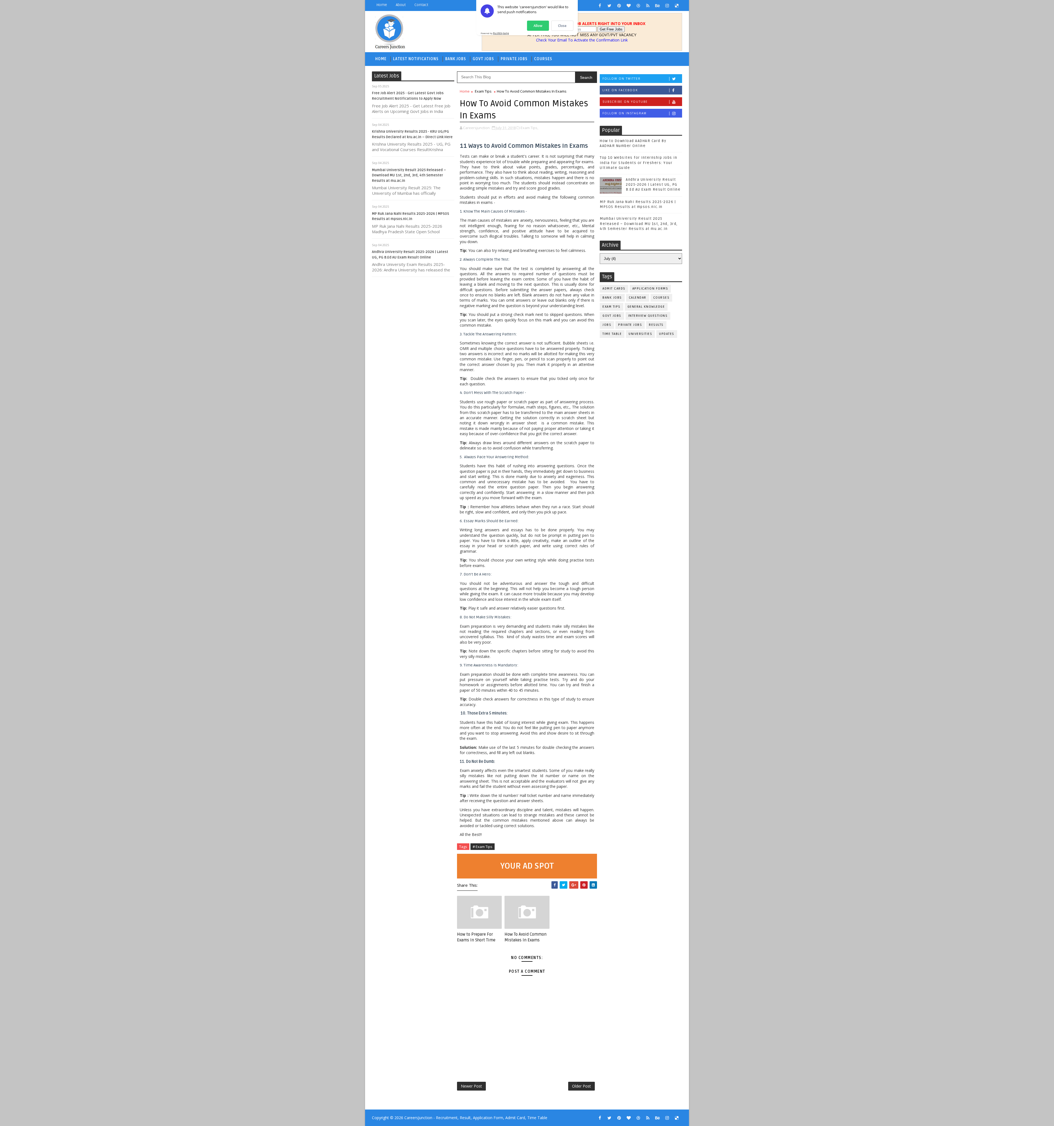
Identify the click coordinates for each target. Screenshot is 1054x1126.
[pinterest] (619, 5)
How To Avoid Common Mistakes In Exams (525, 937)
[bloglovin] (628, 5)
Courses (543, 59)
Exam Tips (483, 91)
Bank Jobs (455, 59)
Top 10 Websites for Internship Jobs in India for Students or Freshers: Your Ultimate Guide (638, 162)
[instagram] (667, 5)
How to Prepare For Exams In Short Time (476, 937)
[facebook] (600, 5)
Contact (421, 4)
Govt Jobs (483, 59)
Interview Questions (648, 316)
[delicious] (676, 5)
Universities (640, 334)
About (401, 4)
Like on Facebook (620, 90)
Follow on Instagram (624, 113)
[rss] (648, 5)
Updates (666, 334)
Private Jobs (514, 59)
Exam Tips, (529, 127)
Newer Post (471, 1086)
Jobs (606, 325)
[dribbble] (638, 5)
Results (656, 325)
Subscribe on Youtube (625, 102)
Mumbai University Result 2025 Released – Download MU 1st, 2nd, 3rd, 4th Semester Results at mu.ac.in (409, 175)
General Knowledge (646, 307)
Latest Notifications (416, 59)
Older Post (581, 1086)
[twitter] (609, 5)
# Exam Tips (482, 846)
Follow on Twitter (621, 78)
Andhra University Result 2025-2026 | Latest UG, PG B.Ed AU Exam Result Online (653, 184)
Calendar (637, 298)
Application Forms (650, 289)
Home (381, 4)
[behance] (657, 5)
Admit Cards (614, 289)
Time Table (612, 334)
